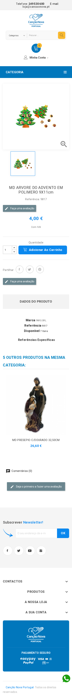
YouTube (30, 550)
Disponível (32, 331)
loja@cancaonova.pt (36, 6)
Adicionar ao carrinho (45, 250)
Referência (32, 325)
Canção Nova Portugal (20, 687)
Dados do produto (36, 301)
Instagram (41, 550)
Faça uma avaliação (22, 208)
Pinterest (40, 269)
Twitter (19, 550)
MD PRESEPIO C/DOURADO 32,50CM (36, 440)
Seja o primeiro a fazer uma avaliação (38, 486)
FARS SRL (41, 320)
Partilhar (19, 269)
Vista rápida (40, 404)
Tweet (30, 269)
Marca (30, 320)
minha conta (38, 57)
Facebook (7, 550)
